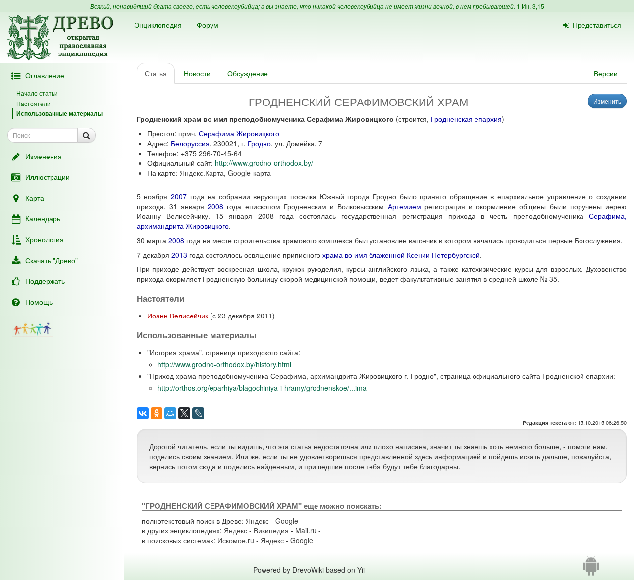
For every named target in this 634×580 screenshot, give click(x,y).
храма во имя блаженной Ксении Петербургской (401, 255)
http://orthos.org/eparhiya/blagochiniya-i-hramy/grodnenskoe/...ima (262, 388)
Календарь (42, 218)
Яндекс (257, 521)
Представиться (597, 25)
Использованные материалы (59, 113)
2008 (215, 206)
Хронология (44, 239)
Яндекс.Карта (202, 173)
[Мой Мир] (170, 413)
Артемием (404, 206)
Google (286, 521)
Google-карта (249, 173)
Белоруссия (190, 143)
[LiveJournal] (198, 413)
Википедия (271, 530)
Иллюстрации (47, 177)
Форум (207, 25)
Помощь (39, 302)
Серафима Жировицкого (239, 133)
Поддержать (45, 281)
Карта (34, 198)
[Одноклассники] (156, 413)
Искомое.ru (235, 540)
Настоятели (33, 103)
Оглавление (44, 75)
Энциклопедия (158, 25)
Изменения (43, 156)
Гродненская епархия (466, 119)
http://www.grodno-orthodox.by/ (264, 163)
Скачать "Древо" (51, 260)
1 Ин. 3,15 (530, 6)
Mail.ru (306, 530)
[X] (184, 413)
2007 (179, 196)
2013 (179, 255)
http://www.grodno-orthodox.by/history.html (224, 364)
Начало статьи (37, 93)
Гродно (259, 143)
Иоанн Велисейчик (177, 315)
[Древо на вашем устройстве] (591, 570)
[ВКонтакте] (143, 413)
